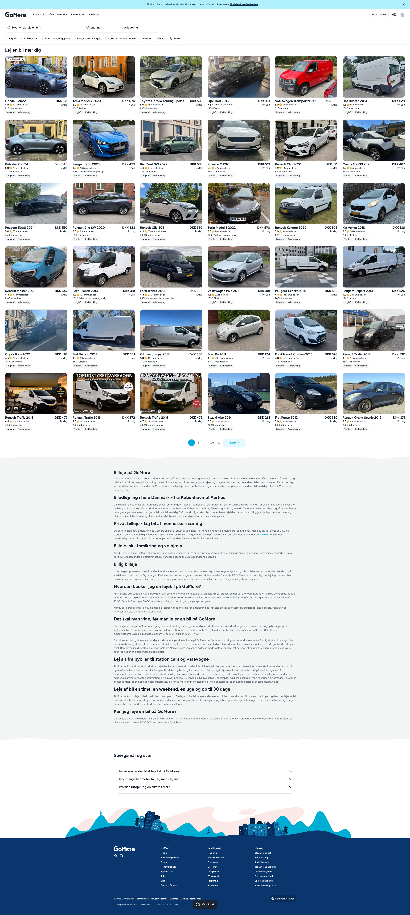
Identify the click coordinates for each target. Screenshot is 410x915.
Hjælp (164, 853)
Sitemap (174, 898)
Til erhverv (213, 862)
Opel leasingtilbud (263, 880)
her (235, 597)
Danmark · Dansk (284, 898)
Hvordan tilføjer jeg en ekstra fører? (144, 787)
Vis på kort (208, 904)
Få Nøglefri (77, 14)
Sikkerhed (213, 885)
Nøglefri (12, 38)
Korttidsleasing (262, 862)
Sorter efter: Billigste (89, 38)
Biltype (146, 38)
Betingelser (142, 898)
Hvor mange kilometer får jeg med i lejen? (148, 779)
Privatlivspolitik (159, 898)
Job (162, 876)
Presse (164, 862)
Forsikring (213, 880)
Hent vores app (168, 867)
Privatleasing (261, 857)
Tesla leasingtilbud (263, 871)
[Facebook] (116, 856)
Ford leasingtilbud (263, 876)
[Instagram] (121, 856)
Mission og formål (170, 857)
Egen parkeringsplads (57, 38)
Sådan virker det (57, 14)
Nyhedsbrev (167, 871)
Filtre (177, 38)
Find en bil (38, 14)
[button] (405, 4)
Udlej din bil (379, 14)
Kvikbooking (31, 38)
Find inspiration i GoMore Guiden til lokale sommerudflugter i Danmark (202, 4)
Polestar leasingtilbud (265, 885)
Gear (160, 38)
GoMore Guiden (169, 885)
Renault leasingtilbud (265, 867)
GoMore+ (93, 14)
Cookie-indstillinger (191, 898)
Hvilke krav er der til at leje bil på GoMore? (148, 771)
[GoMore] (15, 14)
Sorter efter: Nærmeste (122, 38)
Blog (163, 880)
